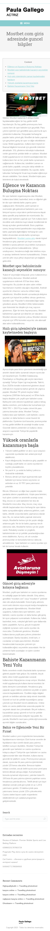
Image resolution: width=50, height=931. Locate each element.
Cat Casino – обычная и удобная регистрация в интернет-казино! (23, 860)
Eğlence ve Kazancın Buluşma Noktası (24, 66)
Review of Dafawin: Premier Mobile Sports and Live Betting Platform (24, 841)
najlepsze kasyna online (13, 899)
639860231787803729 (12, 847)
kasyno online (8, 890)
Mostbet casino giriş (26, 238)
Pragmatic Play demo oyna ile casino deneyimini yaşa (23, 853)
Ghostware (7, 903)
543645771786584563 (12, 866)
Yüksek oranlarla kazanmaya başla (22, 83)
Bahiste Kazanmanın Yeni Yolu (20, 86)
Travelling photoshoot (28, 886)
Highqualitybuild (9, 886)
